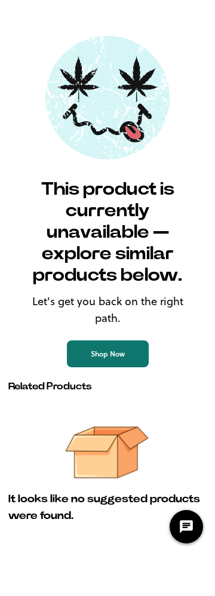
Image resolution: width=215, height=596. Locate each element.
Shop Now (108, 354)
